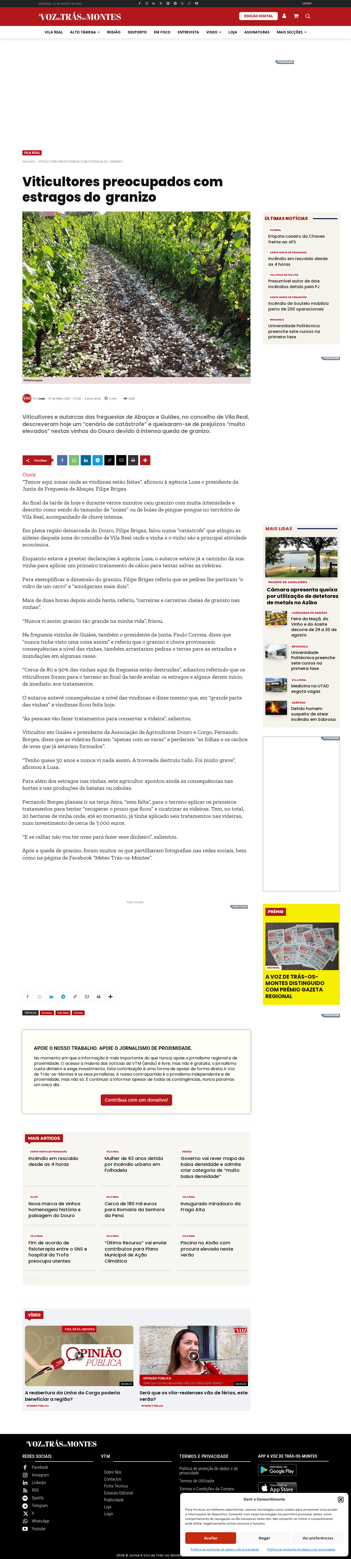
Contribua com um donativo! (136, 1100)
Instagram (40, 1474)
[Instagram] (147, 4)
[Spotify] (168, 4)
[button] (340, 1499)
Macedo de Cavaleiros (287, 582)
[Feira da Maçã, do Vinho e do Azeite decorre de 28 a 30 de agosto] (276, 618)
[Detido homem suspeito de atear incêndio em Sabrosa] (276, 708)
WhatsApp (40, 1520)
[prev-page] (28, 1279)
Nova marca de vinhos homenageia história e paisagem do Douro (55, 1209)
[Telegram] (175, 4)
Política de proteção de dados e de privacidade (225, 1549)
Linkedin (39, 1482)
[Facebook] (139, 4)
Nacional (273, 967)
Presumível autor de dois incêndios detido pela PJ (294, 284)
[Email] (121, 460)
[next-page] (36, 1279)
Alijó (34, 1197)
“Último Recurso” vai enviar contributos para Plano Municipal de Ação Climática (136, 1251)
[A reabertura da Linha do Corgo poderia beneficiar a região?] (79, 1356)
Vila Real (32, 152)
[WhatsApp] (189, 4)
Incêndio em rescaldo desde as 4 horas (53, 1161)
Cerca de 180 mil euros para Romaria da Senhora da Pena (134, 1209)
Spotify (38, 1497)
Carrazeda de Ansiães (309, 613)
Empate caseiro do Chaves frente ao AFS (296, 239)
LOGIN (307, 3)
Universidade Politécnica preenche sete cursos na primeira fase (294, 331)
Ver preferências (317, 1538)
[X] (182, 4)
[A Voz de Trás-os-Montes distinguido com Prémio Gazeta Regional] (302, 946)
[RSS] (161, 4)
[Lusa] (27, 398)
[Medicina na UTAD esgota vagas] (276, 685)
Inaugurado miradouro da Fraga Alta (211, 1206)
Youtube (38, 1528)
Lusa (42, 398)
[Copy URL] (109, 460)
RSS (35, 1490)
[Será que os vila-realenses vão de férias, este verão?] (194, 1356)
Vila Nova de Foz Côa (284, 275)
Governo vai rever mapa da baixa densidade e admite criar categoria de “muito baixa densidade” (212, 1167)
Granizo (47, 1013)
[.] (284, 16)
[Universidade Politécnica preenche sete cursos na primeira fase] (276, 652)
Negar (264, 1538)
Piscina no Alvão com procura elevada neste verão (207, 1248)
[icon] (296, 16)
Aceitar (211, 1538)
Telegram (40, 1505)
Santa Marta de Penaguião (48, 1151)
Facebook (40, 1467)
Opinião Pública (37, 1405)
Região (187, 1151)
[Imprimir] (133, 460)
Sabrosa (299, 702)
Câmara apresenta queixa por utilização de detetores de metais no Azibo (302, 596)
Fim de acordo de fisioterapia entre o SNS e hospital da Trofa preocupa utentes (58, 1251)
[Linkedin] (154, 4)
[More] (145, 460)
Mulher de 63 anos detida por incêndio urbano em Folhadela (134, 1164)
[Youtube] (197, 4)
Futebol (275, 230)
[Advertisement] (175, 96)
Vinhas (78, 1013)
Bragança (277, 319)
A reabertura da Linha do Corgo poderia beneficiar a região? (72, 1395)
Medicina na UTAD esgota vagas (310, 688)
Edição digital (258, 16)
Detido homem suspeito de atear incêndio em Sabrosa (313, 714)
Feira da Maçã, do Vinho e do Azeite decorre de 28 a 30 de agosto (314, 627)
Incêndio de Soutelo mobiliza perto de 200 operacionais (298, 306)
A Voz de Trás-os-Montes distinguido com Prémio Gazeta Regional (295, 986)
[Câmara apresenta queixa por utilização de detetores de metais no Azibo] (301, 557)
